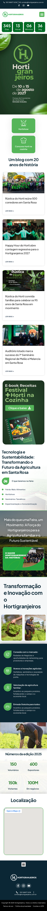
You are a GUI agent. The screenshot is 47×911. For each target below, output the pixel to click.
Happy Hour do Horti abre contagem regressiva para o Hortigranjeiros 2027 (22, 249)
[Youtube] (28, 5)
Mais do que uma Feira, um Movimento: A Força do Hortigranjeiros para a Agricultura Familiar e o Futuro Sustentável (23, 530)
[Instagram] (23, 5)
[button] (41, 14)
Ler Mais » (9, 211)
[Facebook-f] (19, 5)
